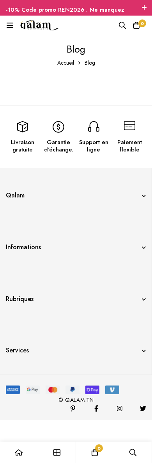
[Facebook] (96, 408)
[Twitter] (143, 408)
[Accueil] (19, 452)
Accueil (65, 63)
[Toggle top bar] (144, 8)
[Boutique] (57, 452)
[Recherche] (122, 25)
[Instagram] (120, 408)
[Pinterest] (73, 408)
